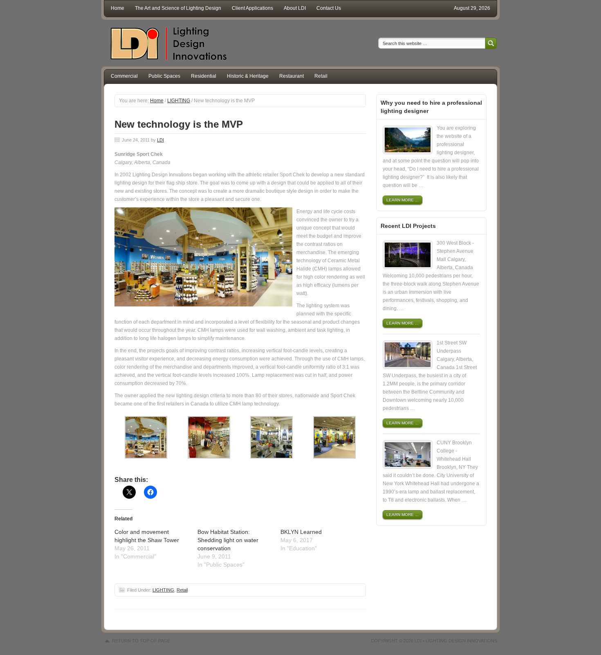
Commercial (124, 76)
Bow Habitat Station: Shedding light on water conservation (227, 540)
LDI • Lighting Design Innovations (456, 640)
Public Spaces (164, 76)
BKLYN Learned (301, 532)
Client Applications (252, 8)
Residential (203, 76)
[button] (203, 256)
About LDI (295, 8)
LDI (160, 139)
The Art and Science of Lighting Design (178, 8)
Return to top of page (141, 640)
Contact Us (328, 8)
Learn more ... (402, 200)
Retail (320, 76)
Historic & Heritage (248, 76)
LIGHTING (163, 589)
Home (117, 8)
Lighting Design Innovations (165, 43)
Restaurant (291, 76)
